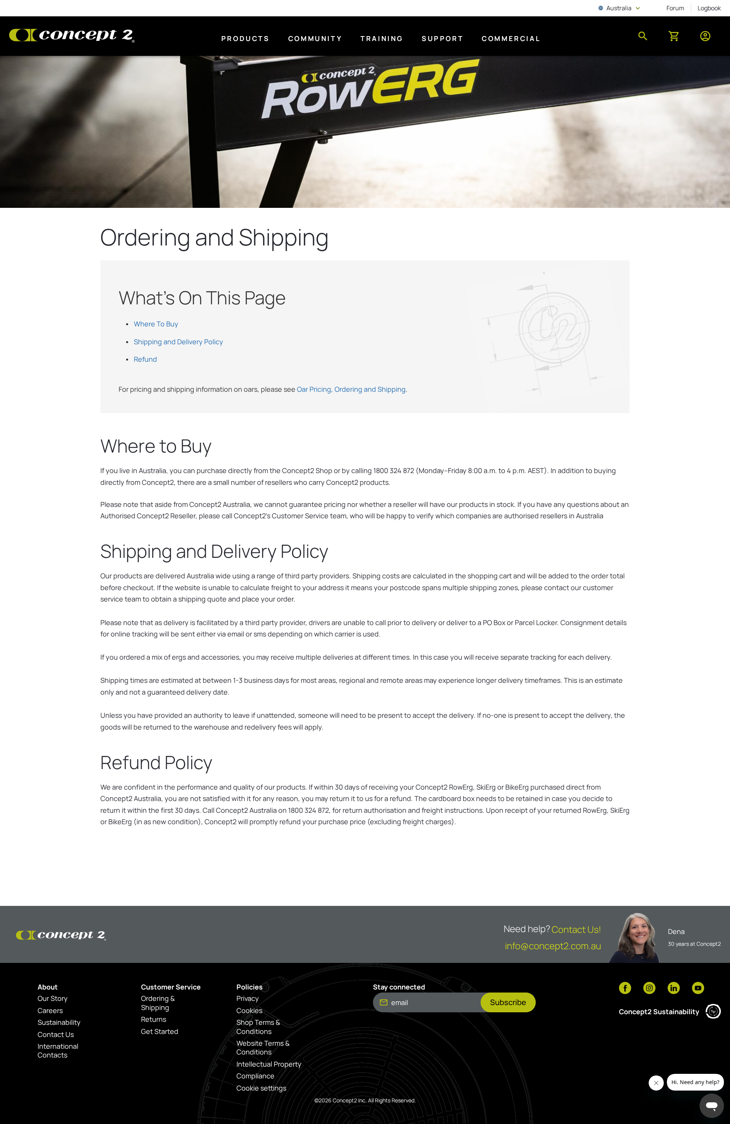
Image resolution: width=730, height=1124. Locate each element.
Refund (145, 359)
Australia (620, 8)
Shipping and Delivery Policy (178, 341)
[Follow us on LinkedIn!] (674, 988)
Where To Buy (156, 323)
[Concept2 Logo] (72, 36)
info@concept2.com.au (553, 945)
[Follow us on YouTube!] (698, 988)
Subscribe (508, 1002)
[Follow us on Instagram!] (649, 988)
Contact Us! (576, 929)
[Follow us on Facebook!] (625, 988)
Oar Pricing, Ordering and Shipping (351, 389)
